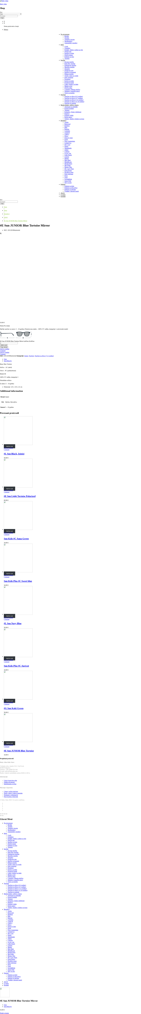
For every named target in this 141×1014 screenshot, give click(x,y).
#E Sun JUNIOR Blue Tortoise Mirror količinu (14, 341)
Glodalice (67, 48)
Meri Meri (67, 160)
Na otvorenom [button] (65, 34)
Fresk (66, 139)
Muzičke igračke (69, 67)
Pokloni (6, 973)
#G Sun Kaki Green (13, 708)
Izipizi (66, 146)
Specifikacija (8, 361)
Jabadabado (68, 148)
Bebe (5, 833)
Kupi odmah (4, 347)
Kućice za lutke (69, 81)
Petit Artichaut (68, 174)
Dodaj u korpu (4, 1013)
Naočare (31, 356)
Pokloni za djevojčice (70, 188)
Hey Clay (67, 145)
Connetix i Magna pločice (72, 89)
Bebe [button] (62, 45)
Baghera (67, 126)
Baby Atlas (3, 4)
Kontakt (63, 196)
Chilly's (66, 134)
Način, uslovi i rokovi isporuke (13, 793)
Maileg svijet (68, 86)
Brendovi (6, 909)
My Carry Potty (69, 169)
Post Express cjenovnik (11, 796)
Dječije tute (67, 51)
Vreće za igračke (69, 93)
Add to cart (4, 345)
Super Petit (67, 181)
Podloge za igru (69, 57)
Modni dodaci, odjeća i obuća (13, 894)
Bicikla (66, 36)
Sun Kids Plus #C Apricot (16, 666)
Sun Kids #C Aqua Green (16, 538)
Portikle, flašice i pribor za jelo (73, 50)
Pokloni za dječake (70, 189)
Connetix (67, 131)
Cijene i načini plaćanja (11, 791)
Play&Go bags (68, 172)
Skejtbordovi (68, 41)
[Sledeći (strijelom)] (2, 815)
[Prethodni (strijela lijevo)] (1, 815)
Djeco (66, 136)
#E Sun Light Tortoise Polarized (19, 496)
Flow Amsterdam (69, 141)
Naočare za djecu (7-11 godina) (73, 100)
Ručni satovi (68, 117)
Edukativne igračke (70, 65)
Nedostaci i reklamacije (11, 795)
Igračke (6, 849)
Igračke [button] (63, 60)
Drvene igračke (69, 62)
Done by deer (68, 138)
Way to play (68, 182)
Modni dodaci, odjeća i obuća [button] (70, 105)
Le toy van (67, 153)
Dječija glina (68, 88)
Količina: (32, 341)
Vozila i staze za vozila (71, 76)
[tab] (72, 359)
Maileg (66, 158)
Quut (66, 177)
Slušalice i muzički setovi (72, 91)
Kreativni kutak (69, 82)
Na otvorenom (8, 823)
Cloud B (67, 132)
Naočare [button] (63, 95)
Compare (3, 351)
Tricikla (66, 38)
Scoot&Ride (68, 179)
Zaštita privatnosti (9, 782)
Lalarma (66, 151)
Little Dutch (68, 155)
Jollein (66, 150)
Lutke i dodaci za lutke (71, 84)
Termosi (66, 110)
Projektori (67, 79)
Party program (68, 77)
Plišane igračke (69, 74)
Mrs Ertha (67, 165)
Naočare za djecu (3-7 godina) (73, 98)
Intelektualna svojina (10, 784)
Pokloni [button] (63, 184)
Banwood (67, 124)
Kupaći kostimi (69, 108)
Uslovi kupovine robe (10, 780)
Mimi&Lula (68, 162)
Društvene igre (68, 70)
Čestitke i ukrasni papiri (71, 191)
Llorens (66, 157)
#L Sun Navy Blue (12, 623)
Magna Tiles (68, 167)
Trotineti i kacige (69, 39)
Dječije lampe (68, 55)
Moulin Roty (68, 163)
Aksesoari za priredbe (71, 107)
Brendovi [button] (63, 120)
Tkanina (66, 58)
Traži (2, 18)
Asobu (66, 122)
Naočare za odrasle (70, 103)
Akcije (63, 193)
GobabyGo (67, 143)
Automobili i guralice (70, 43)
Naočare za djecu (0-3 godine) (73, 96)
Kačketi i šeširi (68, 115)
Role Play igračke (69, 63)
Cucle (66, 46)
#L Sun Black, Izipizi (14, 453)
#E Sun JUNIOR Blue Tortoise (19, 750)
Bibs (65, 127)
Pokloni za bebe (69, 186)
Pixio (66, 176)
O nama (63, 195)
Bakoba (66, 129)
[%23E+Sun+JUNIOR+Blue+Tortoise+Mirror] (1, 233)
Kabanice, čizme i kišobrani (72, 112)
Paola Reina (68, 170)
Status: (2, 326)
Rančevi (66, 113)
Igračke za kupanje (70, 72)
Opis (5, 359)
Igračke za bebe (69, 53)
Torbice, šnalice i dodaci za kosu (74, 119)
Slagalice (67, 69)
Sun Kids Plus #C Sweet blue (18, 581)
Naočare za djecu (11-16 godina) (74, 101)
